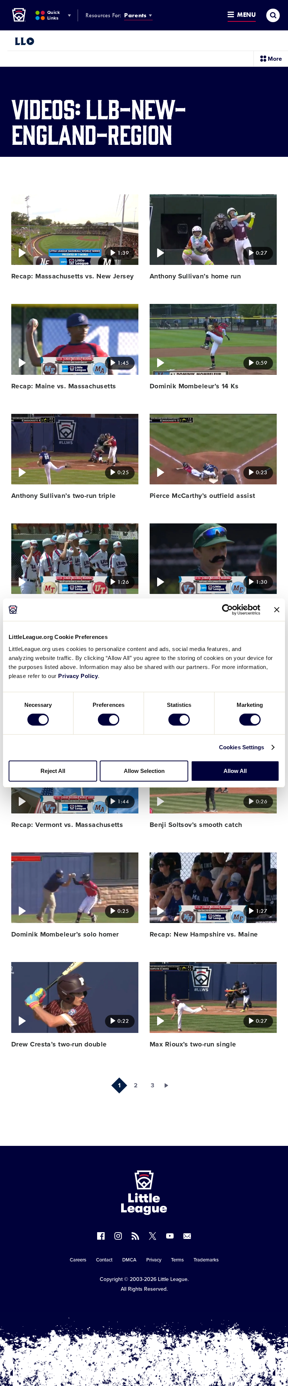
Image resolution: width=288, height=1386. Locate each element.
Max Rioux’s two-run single (193, 1044)
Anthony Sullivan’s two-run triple (63, 496)
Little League (173, 1279)
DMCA (129, 1260)
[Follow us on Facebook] (101, 1236)
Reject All (52, 771)
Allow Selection (144, 771)
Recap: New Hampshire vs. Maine (204, 934)
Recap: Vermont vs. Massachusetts (67, 825)
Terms (177, 1260)
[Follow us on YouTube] (170, 1236)
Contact (104, 1260)
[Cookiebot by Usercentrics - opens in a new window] (227, 609)
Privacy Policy (78, 675)
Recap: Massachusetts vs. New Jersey (72, 276)
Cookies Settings (241, 747)
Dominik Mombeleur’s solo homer (65, 934)
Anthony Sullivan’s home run (195, 276)
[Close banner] (276, 609)
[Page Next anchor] (168, 1085)
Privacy (153, 1260)
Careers (78, 1260)
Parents (135, 15)
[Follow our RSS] (135, 1236)
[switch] (108, 720)
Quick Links (53, 15)
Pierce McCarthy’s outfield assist (202, 496)
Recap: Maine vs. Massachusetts (63, 386)
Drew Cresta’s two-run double (59, 1044)
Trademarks (206, 1260)
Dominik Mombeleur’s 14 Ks (194, 386)
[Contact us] (187, 1236)
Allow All (235, 771)
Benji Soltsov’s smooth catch (196, 825)
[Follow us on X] (152, 1236)
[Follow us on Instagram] (118, 1236)
